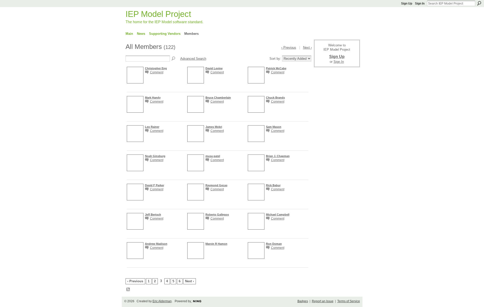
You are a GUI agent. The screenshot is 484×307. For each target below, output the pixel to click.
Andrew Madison (156, 243)
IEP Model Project (158, 14)
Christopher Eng (156, 68)
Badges (302, 301)
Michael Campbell (277, 214)
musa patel (212, 156)
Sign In (420, 3)
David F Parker (154, 185)
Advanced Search (193, 58)
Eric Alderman (162, 301)
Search (479, 3)
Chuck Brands (275, 97)
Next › (189, 281)
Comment (156, 72)
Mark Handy (153, 97)
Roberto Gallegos (217, 214)
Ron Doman (274, 243)
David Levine (214, 68)
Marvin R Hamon (216, 243)
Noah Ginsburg (155, 156)
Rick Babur (273, 185)
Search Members (173, 58)
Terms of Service (348, 301)
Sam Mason (273, 126)
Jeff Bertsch (153, 214)
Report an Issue (323, 301)
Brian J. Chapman (278, 156)
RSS (128, 289)
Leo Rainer (152, 126)
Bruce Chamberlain (218, 97)
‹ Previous (135, 281)
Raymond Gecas (216, 185)
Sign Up (406, 3)
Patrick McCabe (276, 68)
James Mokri (213, 126)
